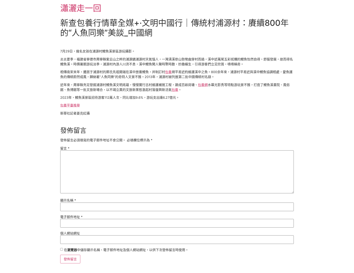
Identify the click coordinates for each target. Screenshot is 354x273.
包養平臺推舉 (70, 105)
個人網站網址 (70, 233)
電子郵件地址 (71, 217)
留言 (64, 148)
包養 (168, 72)
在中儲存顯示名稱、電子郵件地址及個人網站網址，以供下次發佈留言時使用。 (126, 249)
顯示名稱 (68, 200)
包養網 (203, 85)
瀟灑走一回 (80, 8)
